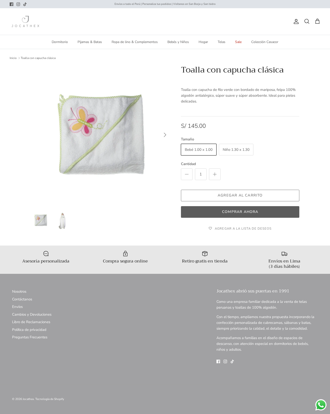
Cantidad (188, 163)
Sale (238, 42)
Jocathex (28, 399)
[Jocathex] (25, 21)
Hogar (203, 42)
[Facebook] (11, 4)
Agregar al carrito (240, 195)
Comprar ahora (240, 211)
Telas (221, 42)
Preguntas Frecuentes (29, 337)
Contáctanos (22, 299)
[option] (101, 135)
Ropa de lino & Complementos (135, 42)
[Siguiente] (165, 135)
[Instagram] (18, 4)
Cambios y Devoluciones (31, 314)
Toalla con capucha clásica (38, 58)
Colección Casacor (264, 42)
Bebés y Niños (178, 42)
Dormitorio (60, 42)
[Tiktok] (25, 4)
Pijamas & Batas (90, 42)
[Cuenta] (295, 21)
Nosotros (19, 291)
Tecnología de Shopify (49, 399)
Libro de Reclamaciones (31, 322)
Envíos (17, 306)
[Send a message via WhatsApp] (321, 405)
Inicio (13, 58)
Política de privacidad (29, 329)
